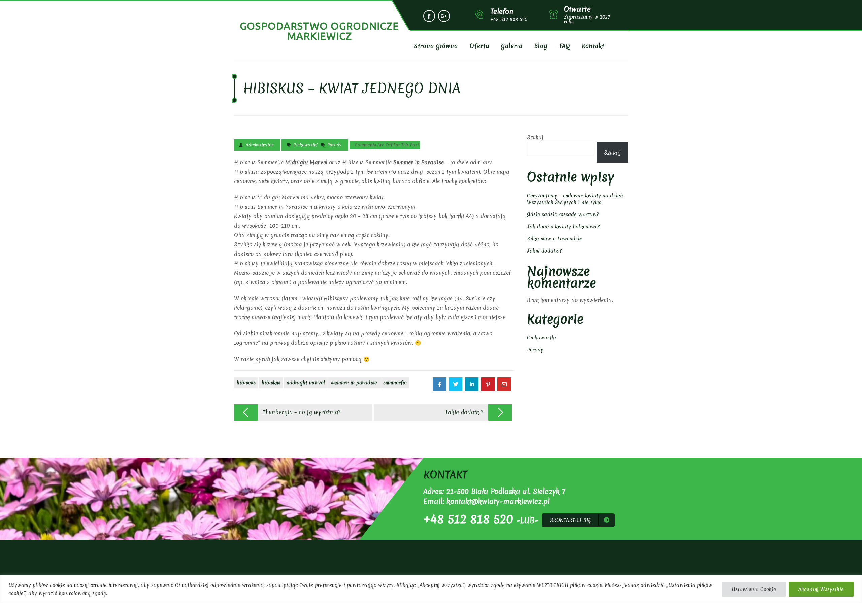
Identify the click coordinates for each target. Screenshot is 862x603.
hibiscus (246, 382)
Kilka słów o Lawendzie (554, 238)
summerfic (395, 382)
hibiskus (271, 382)
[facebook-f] (429, 16)
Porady (334, 145)
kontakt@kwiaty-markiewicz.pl (498, 501)
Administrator (259, 145)
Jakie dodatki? (544, 250)
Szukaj (535, 137)
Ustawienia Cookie (754, 589)
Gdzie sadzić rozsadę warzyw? (563, 214)
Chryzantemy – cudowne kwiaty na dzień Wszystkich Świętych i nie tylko (575, 199)
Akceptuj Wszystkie (821, 589)
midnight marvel (306, 382)
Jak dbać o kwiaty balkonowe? (563, 226)
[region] (431, 589)
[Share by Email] (504, 384)
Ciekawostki (305, 145)
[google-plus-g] (444, 16)
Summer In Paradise (354, 382)
